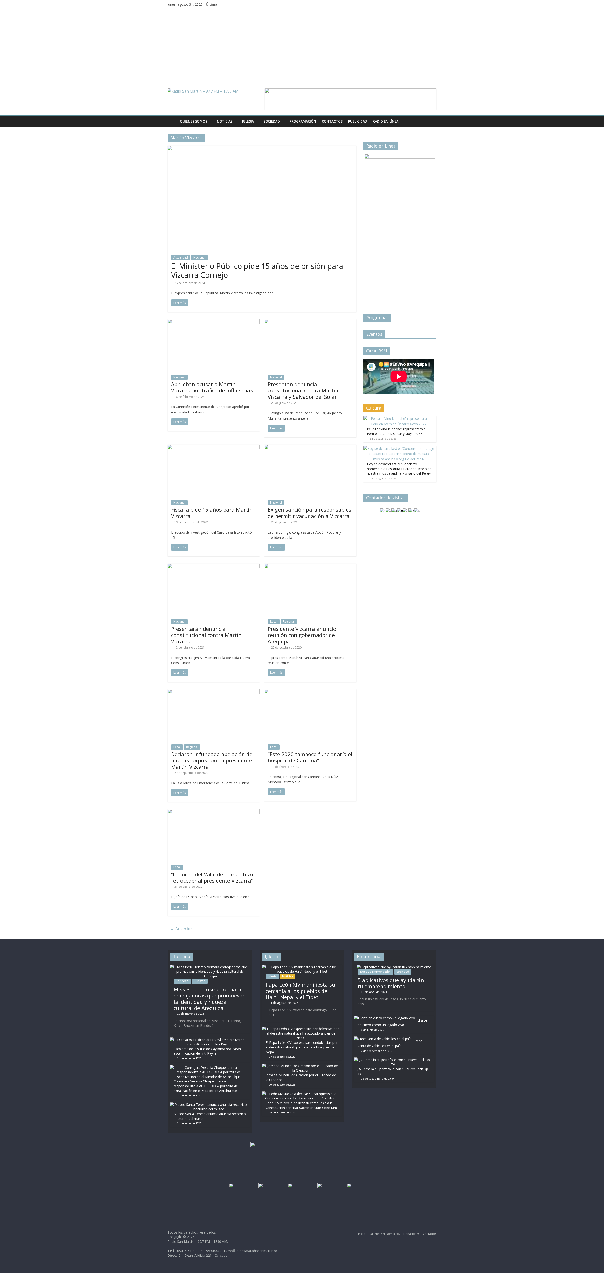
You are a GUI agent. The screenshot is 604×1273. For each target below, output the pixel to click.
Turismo (199, 981)
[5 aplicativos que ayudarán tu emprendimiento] (394, 967)
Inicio (361, 1234)
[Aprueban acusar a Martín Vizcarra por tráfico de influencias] (214, 322)
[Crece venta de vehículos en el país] (382, 1038)
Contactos (332, 121)
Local (273, 622)
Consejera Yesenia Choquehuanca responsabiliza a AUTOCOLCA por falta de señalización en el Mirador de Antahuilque (206, 1086)
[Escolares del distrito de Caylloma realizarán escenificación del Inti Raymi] (208, 1039)
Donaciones (411, 1234)
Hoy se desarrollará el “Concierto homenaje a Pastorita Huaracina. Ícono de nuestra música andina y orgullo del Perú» (399, 468)
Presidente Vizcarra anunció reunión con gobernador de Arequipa (302, 635)
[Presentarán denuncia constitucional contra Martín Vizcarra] (214, 566)
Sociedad (272, 121)
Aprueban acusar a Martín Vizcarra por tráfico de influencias (212, 387)
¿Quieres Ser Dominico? (384, 1234)
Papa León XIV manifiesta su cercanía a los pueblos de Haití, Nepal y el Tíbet (300, 991)
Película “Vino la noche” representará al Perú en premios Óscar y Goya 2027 (396, 431)
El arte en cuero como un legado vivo (392, 1022)
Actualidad (180, 257)
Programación (302, 121)
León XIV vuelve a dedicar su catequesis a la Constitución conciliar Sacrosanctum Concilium (301, 1105)
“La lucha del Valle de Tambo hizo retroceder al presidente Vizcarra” (212, 877)
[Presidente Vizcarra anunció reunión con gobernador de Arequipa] (310, 566)
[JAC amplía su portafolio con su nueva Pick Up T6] (393, 1059)
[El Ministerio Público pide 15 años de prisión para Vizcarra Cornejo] (262, 148)
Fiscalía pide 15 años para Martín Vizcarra (212, 512)
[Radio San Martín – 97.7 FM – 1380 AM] (172, 121)
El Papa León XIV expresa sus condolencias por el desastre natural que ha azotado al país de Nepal (302, 1047)
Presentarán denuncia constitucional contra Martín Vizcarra (206, 635)
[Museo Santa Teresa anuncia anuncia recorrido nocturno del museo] (208, 1104)
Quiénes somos (193, 121)
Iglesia (248, 121)
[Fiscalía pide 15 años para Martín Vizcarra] (214, 447)
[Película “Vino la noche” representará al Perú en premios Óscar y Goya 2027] (398, 418)
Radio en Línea (385, 121)
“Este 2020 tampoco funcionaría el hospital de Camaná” (310, 757)
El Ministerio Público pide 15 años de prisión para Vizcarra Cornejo (257, 270)
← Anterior (181, 928)
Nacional (199, 257)
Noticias (224, 121)
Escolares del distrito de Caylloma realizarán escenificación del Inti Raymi (207, 1051)
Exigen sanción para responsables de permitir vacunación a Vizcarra (309, 512)
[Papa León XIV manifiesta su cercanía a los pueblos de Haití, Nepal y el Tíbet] (302, 967)
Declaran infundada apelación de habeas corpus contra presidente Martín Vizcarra (211, 760)
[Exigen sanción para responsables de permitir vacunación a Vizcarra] (310, 447)
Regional (288, 622)
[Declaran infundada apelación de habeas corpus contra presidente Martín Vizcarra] (214, 692)
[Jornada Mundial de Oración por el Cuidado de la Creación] (301, 1066)
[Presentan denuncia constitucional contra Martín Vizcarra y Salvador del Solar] (310, 322)
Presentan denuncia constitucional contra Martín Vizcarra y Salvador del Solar (303, 390)
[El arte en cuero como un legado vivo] (384, 1018)
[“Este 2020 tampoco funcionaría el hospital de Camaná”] (310, 692)
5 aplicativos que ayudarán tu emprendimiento (391, 983)
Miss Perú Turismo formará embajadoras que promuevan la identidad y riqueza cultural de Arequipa (210, 998)
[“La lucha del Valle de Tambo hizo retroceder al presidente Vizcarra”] (214, 812)
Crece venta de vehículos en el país (390, 1043)
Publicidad (357, 121)
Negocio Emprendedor (375, 972)
